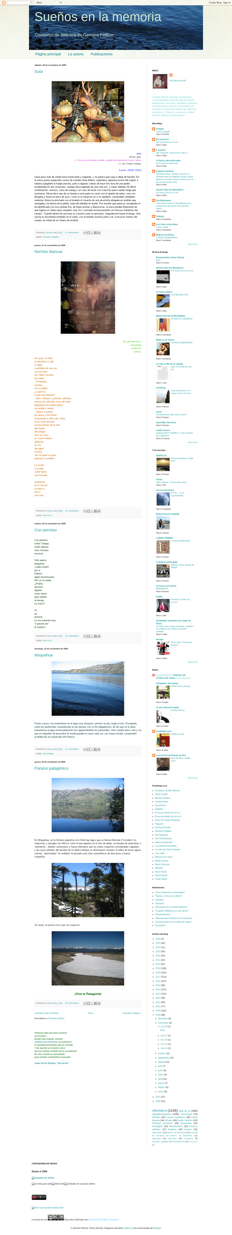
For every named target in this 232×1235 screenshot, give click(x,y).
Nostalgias (157, 1126)
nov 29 (164, 1026)
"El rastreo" (160, 925)
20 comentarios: (72, 1003)
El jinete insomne (165, 171)
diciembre (163, 1018)
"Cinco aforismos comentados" (170, 892)
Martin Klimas (161, 860)
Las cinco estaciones (167, 224)
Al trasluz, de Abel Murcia (167, 790)
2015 (158, 985)
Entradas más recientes (47, 1013)
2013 (158, 994)
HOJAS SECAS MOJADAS (169, 190)
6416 (158, 260)
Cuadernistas (161, 801)
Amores (188, 1129)
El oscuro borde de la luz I (168, 812)
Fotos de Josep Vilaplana (167, 820)
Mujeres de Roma (165, 235)
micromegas (48, 753)
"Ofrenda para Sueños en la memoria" (173, 918)
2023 (158, 951)
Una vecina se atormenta (167, 163)
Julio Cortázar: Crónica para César (171, 482)
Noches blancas (48, 251)
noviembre (163, 1023)
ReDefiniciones (178, 1141)
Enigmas (172, 1129)
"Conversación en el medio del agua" (173, 922)
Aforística (159, 1110)
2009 (158, 1010)
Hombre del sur (178, 710)
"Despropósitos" (163, 914)
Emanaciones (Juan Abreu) (170, 257)
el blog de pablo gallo (166, 562)
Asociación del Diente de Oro (171, 755)
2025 (158, 943)
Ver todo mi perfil (177, 80)
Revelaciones (176, 1126)
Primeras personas (162, 1123)
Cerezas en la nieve (166, 586)
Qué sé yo (47, 515)
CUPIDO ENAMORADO (166, 237)
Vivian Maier (161, 879)
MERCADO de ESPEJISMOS (170, 316)
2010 (158, 1006)
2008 (158, 1015)
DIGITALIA (161, 455)
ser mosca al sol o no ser (167, 192)
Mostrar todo (193, 244)
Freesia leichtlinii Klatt (180, 541)
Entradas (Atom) (56, 1018)
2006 (158, 1101)
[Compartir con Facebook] (95, 232)
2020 (158, 964)
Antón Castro (163, 430)
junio (160, 1070)
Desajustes (186, 1123)
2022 (158, 955)
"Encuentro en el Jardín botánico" (171, 907)
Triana (159, 479)
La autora (75, 54)
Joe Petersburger (163, 838)
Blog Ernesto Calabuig (167, 514)
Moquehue (43, 655)
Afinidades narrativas (167, 683)
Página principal (48, 54)
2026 (158, 939)
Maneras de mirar (163, 857)
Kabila (159, 596)
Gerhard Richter (163, 827)
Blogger (157, 1228)
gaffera (127, 1228)
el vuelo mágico (164, 292)
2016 (158, 981)
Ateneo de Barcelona (176, 1132)
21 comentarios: (72, 232)
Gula (38, 71)
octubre (162, 1053)
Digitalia (159, 809)
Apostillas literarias (166, 422)
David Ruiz (160, 805)
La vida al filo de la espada (169, 364)
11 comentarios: (72, 749)
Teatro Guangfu (163, 132)
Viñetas (168, 1120)
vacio (159, 412)
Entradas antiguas (131, 1013)
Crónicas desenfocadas (168, 160)
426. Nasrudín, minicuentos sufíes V (172, 153)
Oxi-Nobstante (163, 200)
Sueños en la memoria (97, 17)
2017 (158, 977)
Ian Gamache (161, 835)
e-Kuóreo (161, 150)
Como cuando (162, 227)
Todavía (160, 216)
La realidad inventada (166, 846)
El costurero (162, 139)
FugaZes (159, 824)
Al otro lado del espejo (167, 707)
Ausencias (193, 1142)
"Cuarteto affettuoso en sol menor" (171, 911)
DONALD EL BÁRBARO (181, 319)
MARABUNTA (162, 589)
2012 (158, 998)
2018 (158, 972)
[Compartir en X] (92, 232)
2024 (158, 947)
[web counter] (48, 1207)
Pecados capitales (51, 237)
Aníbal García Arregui (180, 686)
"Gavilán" (159, 900)
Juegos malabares (176, 1117)
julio (160, 1066)
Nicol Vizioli (161, 872)
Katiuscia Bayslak (163, 842)
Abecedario (157, 1132)
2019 (158, 968)
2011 (158, 1002)
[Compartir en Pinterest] (99, 232)
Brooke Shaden (162, 798)
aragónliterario (163, 731)
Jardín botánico (185, 1120)
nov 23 (164, 1044)
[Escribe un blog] (88, 232)
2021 (158, 960)
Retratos (156, 1117)
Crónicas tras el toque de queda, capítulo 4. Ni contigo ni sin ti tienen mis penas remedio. (175, 629)
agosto (161, 1062)
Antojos (160, 129)
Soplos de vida (177, 734)
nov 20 (164, 1048)
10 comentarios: (72, 511)
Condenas (188, 1138)
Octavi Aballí (161, 875)
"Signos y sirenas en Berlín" (168, 896)
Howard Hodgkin (163, 831)
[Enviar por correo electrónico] (85, 232)
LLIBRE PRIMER (164, 538)
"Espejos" (159, 903)
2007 (158, 1097)
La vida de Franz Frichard (167, 849)
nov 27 (164, 1035)
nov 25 (164, 1039)
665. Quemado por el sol (167, 142)
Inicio (90, 1013)
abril (160, 1079)
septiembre (164, 1058)
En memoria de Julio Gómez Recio (171, 414)
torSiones (161, 388)
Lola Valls (160, 853)
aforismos (156, 1138)
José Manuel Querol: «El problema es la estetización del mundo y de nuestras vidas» (173, 206)
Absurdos (172, 1138)
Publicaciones (102, 54)
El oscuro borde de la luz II (168, 816)
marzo (161, 1083)
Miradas (159, 868)
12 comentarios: (72, 636)
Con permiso (45, 530)
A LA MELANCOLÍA (179, 295)
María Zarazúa (162, 864)
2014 (158, 989)
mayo (161, 1074)
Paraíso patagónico (51, 768)
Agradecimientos (161, 1114)
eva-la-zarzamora (165, 490)
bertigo (159, 639)
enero (161, 1091)
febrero (162, 1087)
